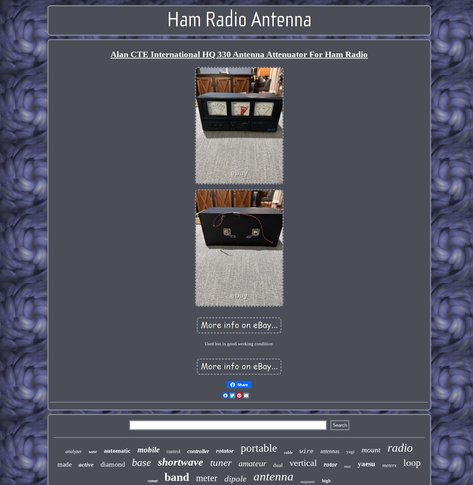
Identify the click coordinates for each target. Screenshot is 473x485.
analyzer (73, 451)
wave (93, 451)
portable (259, 448)
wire (306, 451)
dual (278, 465)
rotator (225, 450)
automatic (117, 450)
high (326, 480)
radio (400, 447)
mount (371, 449)
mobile (148, 449)
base (141, 462)
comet (153, 480)
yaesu (366, 464)
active (86, 464)
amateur (252, 463)
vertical (303, 463)
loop (412, 462)
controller (198, 451)
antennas (329, 451)
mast (347, 466)
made (64, 464)
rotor (330, 464)
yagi (350, 451)
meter (206, 478)
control (173, 451)
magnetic (308, 481)
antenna (273, 476)
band (176, 477)
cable (288, 452)
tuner (221, 462)
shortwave (180, 462)
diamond (112, 464)
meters (389, 465)
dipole (235, 478)
